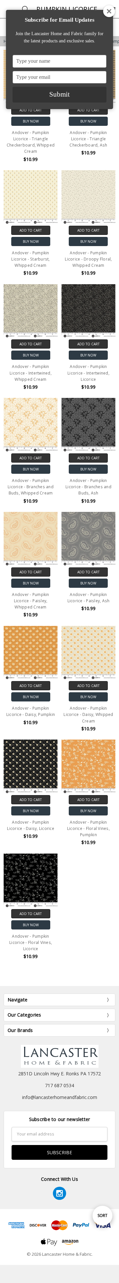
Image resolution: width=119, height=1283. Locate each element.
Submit (59, 94)
